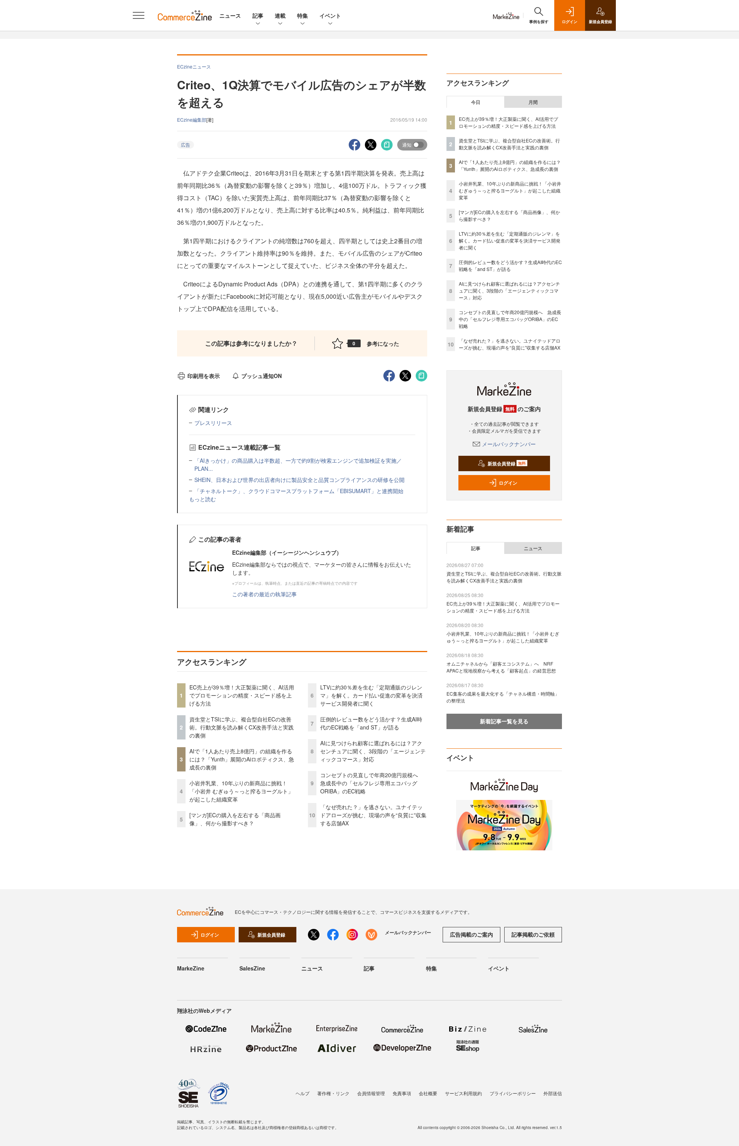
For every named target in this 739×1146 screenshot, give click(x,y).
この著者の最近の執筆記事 (264, 594)
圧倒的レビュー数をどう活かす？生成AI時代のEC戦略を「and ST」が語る (371, 723)
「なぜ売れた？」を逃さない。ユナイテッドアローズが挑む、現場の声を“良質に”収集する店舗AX (373, 815)
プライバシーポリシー (513, 1093)
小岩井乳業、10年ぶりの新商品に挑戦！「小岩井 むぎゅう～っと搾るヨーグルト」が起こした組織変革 (241, 791)
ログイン (508, 482)
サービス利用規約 (463, 1093)
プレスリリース (213, 423)
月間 (533, 102)
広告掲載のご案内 (471, 934)
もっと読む (202, 499)
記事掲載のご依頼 (533, 934)
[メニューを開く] (138, 15)
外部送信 (552, 1093)
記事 (257, 15)
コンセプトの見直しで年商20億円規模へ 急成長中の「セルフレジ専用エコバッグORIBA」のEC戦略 (371, 783)
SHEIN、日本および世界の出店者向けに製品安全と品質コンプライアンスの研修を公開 (299, 479)
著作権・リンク (333, 1093)
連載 (280, 15)
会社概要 (428, 1093)
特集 (302, 15)
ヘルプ (302, 1093)
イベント (330, 15)
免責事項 (402, 1093)
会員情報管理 (371, 1093)
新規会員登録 (507, 463)
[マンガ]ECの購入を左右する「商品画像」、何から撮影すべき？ (235, 819)
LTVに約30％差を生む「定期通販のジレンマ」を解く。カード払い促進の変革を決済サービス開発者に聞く (371, 695)
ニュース (230, 15)
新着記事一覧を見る (504, 721)
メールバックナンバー (509, 444)
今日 (475, 102)
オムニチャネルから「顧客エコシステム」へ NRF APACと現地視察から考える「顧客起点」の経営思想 (501, 667)
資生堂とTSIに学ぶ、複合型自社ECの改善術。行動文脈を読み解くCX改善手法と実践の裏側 (241, 727)
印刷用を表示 (203, 376)
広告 (185, 144)
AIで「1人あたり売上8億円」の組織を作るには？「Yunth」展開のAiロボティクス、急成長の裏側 (241, 759)
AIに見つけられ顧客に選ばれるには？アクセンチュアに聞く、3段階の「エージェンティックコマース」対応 (373, 751)
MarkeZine (190, 968)
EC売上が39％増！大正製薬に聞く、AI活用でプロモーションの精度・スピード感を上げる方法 (241, 695)
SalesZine (252, 968)
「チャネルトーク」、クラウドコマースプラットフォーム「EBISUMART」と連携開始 (298, 491)
